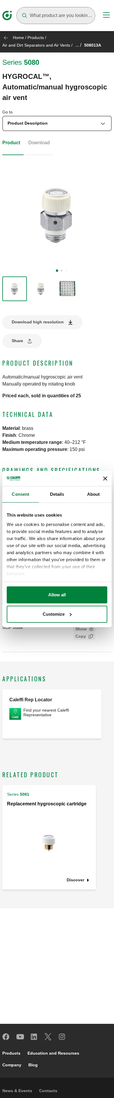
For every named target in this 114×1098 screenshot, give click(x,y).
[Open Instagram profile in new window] (62, 1036)
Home (18, 37)
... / (78, 45)
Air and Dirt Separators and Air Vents (36, 45)
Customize (54, 614)
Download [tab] (39, 142)
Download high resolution (38, 322)
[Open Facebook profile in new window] (6, 1036)
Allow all (57, 594)
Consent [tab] (20, 494)
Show (81, 629)
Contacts (48, 1090)
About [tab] (93, 494)
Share (17, 340)
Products (35, 37)
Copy (80, 636)
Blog (33, 1065)
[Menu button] (106, 16)
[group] (14, 289)
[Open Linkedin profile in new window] (34, 1036)
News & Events (17, 1090)
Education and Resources (53, 1053)
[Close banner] (105, 478)
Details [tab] (57, 494)
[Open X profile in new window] (48, 1036)
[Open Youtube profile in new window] (20, 1036)
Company (11, 1065)
